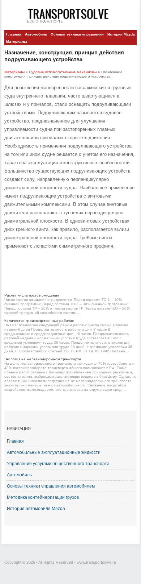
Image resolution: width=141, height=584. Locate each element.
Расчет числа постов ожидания (31, 295)
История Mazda (121, 34)
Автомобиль (36, 34)
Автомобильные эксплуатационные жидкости (54, 452)
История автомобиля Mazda (36, 508)
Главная (13, 34)
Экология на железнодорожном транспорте (42, 359)
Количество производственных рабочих (39, 321)
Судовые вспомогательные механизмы (63, 72)
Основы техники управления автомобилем (51, 486)
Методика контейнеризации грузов (43, 497)
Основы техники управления (77, 34)
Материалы (16, 42)
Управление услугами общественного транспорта (58, 463)
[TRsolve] (70, 15)
